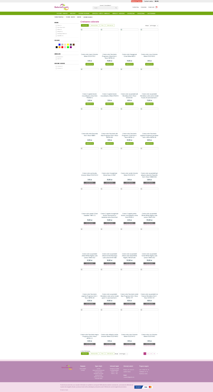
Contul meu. (135, 7)
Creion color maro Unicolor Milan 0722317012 (89, 55)
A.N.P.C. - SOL (114, 372)
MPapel (60, 31)
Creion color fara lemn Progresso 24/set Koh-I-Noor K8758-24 (109, 56)
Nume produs (94, 25)
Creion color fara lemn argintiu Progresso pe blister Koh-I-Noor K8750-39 (149, 135)
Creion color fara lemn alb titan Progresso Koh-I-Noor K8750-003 (109, 135)
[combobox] (105, 7)
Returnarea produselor (99, 370)
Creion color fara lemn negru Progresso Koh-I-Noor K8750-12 (90, 336)
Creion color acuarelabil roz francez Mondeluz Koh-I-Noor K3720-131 (149, 296)
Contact (83, 370)
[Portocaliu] (60, 47)
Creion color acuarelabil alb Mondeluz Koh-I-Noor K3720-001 (129, 96)
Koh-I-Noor (61, 27)
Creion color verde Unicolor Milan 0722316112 (129, 174)
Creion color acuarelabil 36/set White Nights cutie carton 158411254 (149, 215)
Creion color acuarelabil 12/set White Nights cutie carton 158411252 (149, 256)
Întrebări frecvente (98, 373)
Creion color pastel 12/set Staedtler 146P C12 (90, 214)
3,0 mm (60, 66)
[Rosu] (62, 47)
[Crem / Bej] (65, 45)
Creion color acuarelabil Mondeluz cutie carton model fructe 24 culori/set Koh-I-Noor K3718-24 (149, 96)
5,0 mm (60, 68)
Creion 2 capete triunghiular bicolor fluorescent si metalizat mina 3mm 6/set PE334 (109, 216)
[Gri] (71, 45)
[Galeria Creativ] (61, 7)
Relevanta (84, 25)
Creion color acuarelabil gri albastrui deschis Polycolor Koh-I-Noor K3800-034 (149, 175)
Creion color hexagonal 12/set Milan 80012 (129, 55)
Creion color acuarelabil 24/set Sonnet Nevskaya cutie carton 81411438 (109, 256)
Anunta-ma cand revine (90, 184)
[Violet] (71, 47)
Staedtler (60, 35)
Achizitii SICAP (98, 375)
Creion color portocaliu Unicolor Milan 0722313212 (89, 174)
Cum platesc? (107, 5)
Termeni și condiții (114, 368)
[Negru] (57, 47)
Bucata (60, 56)
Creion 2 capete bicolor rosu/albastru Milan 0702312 (110, 95)
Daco (59, 25)
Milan (59, 29)
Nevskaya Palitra (62, 33)
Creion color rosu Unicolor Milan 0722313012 (149, 55)
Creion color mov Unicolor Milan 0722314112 (129, 335)
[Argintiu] (62, 45)
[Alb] (57, 45)
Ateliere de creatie (98, 376)
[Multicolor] (74, 47)
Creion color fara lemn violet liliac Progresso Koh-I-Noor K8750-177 (129, 296)
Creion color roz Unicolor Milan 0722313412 (149, 335)
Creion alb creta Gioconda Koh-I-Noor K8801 (90, 134)
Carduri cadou (148, 1)
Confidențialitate (114, 370)
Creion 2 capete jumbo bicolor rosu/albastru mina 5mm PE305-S (129, 215)
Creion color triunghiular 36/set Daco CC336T (109, 174)
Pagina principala (58, 17)
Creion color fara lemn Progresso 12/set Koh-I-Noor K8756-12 (129, 135)
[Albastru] (60, 45)
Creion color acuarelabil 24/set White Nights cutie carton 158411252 (90, 256)
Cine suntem (83, 368)
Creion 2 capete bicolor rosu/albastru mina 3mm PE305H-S (89, 96)
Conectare (143, 7)
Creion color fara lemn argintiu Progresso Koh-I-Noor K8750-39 (90, 296)
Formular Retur (98, 372)
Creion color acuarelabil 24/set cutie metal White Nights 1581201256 (129, 256)
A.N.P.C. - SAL (114, 373)
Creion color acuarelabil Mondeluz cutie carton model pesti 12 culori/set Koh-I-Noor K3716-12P (110, 297)
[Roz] (65, 47)
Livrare (101, 5)
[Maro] (74, 45)
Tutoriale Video (99, 378)
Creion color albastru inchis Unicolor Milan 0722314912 (109, 335)
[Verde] (68, 47)
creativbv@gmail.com (129, 377)
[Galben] (68, 45)
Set (59, 58)
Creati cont (151, 7)
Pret (102, 25)
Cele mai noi (110, 25)
